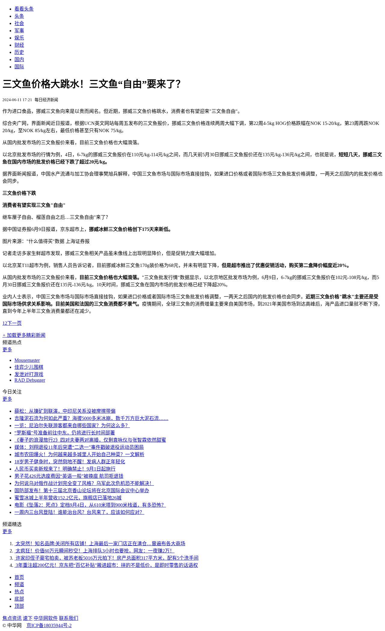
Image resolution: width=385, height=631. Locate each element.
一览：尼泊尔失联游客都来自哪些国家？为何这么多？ (72, 425)
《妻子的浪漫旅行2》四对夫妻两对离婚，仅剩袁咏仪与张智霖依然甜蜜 (90, 440)
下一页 (14, 323)
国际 (19, 66)
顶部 (19, 606)
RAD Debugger (29, 380)
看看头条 (24, 8)
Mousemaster (27, 360)
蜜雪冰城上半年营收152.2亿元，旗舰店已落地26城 (68, 497)
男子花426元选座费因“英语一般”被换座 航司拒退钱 (68, 476)
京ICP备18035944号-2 (49, 625)
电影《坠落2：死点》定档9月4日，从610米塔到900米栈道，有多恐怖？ (90, 505)
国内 (19, 59)
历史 (19, 52)
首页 (19, 577)
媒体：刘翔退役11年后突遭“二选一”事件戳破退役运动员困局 (79, 447)
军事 (19, 30)
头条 (19, 16)
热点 (19, 591)
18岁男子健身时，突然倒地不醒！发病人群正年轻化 (69, 461)
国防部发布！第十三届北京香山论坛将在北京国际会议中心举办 (81, 490)
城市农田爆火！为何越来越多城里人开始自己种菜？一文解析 (79, 454)
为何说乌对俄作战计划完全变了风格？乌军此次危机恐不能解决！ (84, 483)
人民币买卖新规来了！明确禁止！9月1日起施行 (65, 468)
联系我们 (68, 618)
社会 (19, 23)
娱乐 (19, 37)
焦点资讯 (12, 618)
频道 (19, 584)
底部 (19, 598)
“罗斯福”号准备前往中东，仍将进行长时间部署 (64, 432)
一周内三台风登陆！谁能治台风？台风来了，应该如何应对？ (79, 512)
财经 (19, 45)
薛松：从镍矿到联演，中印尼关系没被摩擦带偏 (65, 411)
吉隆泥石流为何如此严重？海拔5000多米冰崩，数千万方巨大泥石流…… (91, 418)
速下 (27, 618)
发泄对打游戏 (28, 374)
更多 (7, 349)
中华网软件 (46, 618)
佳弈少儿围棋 (28, 367)
